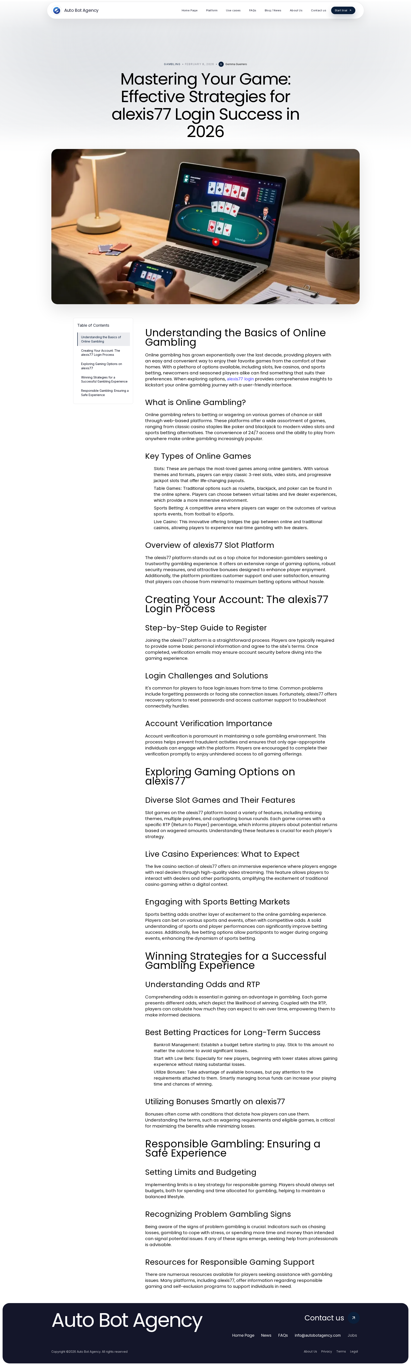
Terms (341, 1351)
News (266, 1335)
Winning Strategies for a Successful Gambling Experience (104, 379)
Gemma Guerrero (236, 64)
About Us (310, 1351)
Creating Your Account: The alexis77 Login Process (100, 352)
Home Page (243, 1335)
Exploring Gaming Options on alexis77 (101, 366)
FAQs (283, 1335)
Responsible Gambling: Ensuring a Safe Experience (105, 392)
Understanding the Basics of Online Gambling (101, 339)
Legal (354, 1351)
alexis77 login (240, 378)
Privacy (326, 1351)
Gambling (172, 64)
